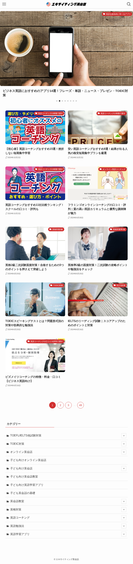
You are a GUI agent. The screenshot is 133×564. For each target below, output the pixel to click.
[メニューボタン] (4, 4)
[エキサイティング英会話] (66, 4)
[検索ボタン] (129, 4)
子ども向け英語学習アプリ (26, 484)
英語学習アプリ (20, 534)
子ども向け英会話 (21, 468)
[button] (56, 101)
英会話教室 (17, 501)
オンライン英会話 (21, 451)
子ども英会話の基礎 (22, 493)
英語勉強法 (17, 525)
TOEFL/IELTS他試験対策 (25, 435)
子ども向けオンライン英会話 (28, 460)
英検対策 (15, 509)
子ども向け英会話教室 (24, 476)
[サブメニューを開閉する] (123, 435)
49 (80, 405)
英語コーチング (20, 517)
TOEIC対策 (17, 443)
